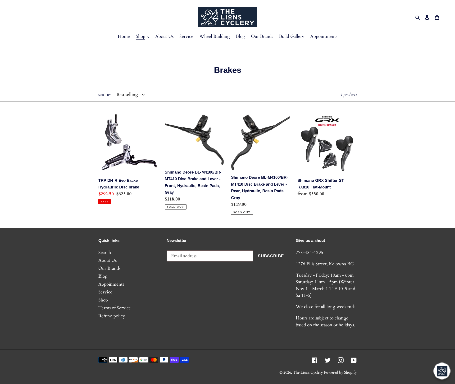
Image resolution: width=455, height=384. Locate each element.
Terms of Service (114, 308)
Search (104, 252)
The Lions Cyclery (308, 372)
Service (105, 292)
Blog (103, 276)
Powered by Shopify (340, 372)
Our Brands (109, 268)
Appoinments (111, 284)
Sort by (104, 95)
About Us (107, 260)
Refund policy (111, 316)
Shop (103, 300)
